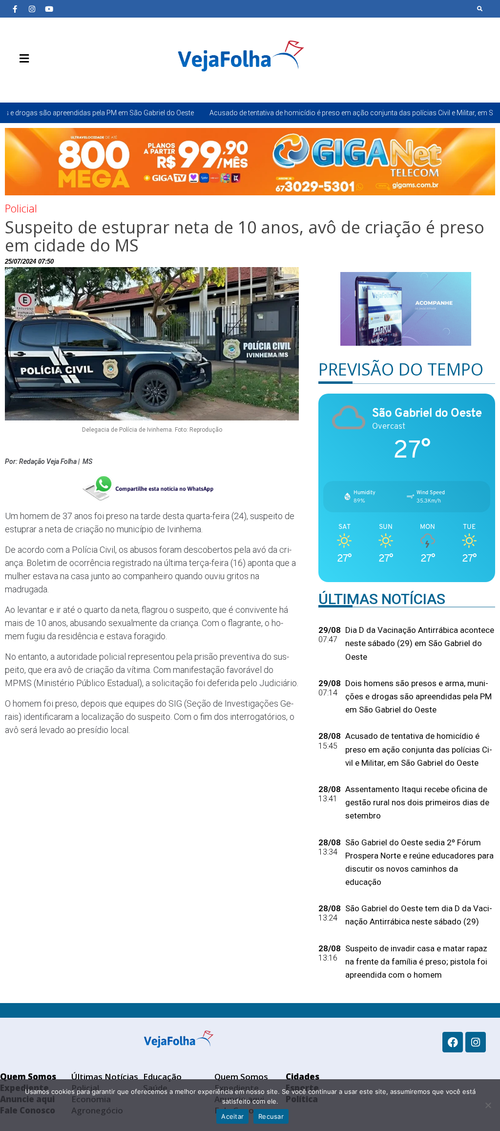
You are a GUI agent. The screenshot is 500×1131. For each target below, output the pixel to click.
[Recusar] (488, 1105)
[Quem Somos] (14, 81)
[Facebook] (452, 1042)
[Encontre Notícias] (480, 9)
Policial (21, 208)
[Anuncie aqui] (44, 81)
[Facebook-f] (14, 8)
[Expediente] (29, 81)
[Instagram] (31, 8)
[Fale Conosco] (58, 81)
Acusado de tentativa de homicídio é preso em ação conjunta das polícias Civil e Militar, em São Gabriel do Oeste (324, 113)
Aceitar (232, 1116)
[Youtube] (49, 8)
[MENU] (21, 58)
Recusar (271, 1116)
